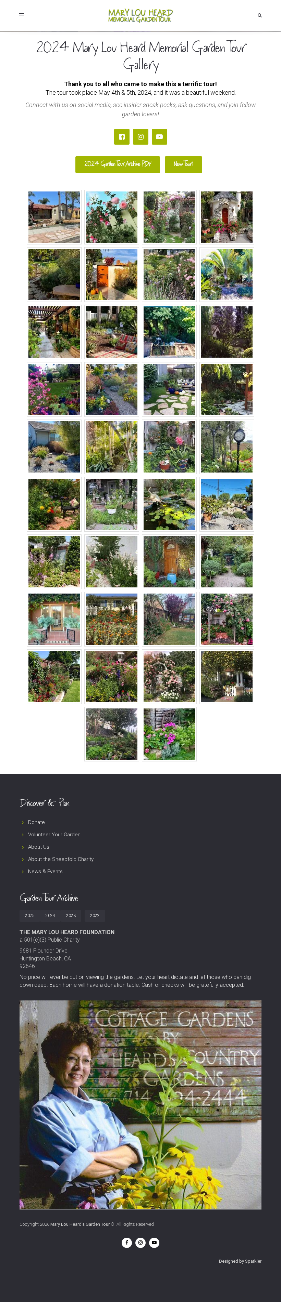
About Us (38, 847)
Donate (36, 822)
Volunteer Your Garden (54, 835)
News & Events (45, 871)
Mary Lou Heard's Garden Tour (80, 1224)
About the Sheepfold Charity (61, 859)
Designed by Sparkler (240, 1261)
